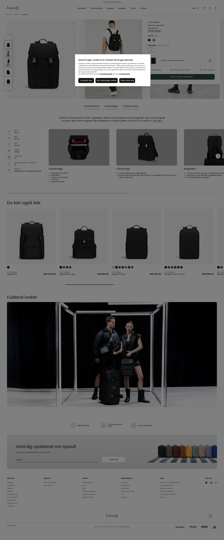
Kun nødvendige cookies (106, 80)
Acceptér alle (86, 80)
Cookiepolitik (124, 74)
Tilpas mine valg (127, 80)
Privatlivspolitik (106, 74)
